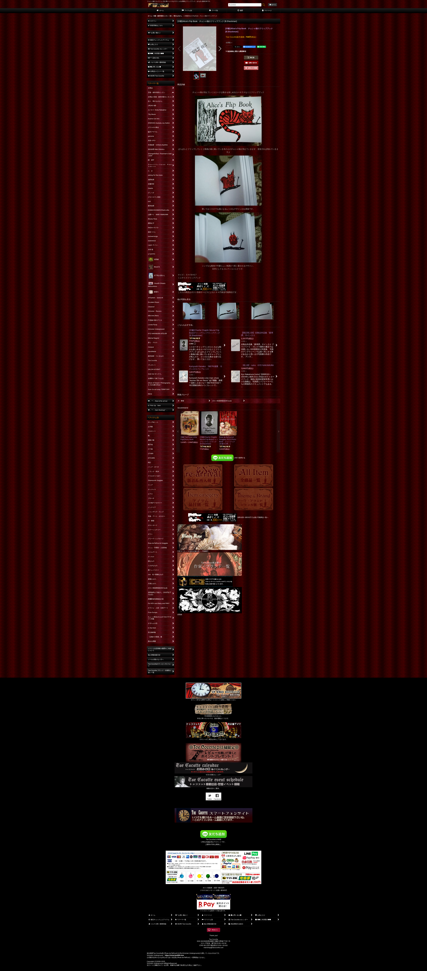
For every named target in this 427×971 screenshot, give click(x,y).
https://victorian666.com (174, 955)
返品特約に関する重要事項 (236, 51)
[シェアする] (229, 47)
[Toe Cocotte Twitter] (210, 796)
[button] (179, 48)
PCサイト (215, 930)
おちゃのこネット (210, 969)
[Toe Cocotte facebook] (217, 796)
